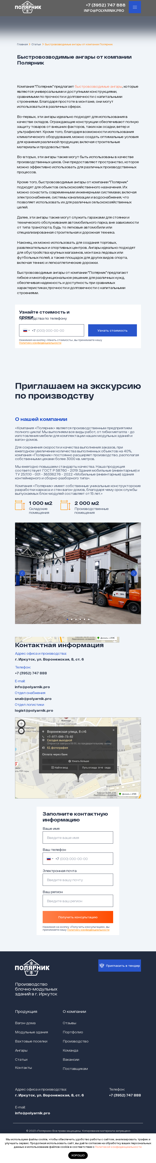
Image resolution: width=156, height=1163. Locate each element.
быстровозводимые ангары (98, 86)
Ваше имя (51, 828)
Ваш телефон (54, 850)
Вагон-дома (25, 1023)
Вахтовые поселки (31, 1041)
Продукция (26, 1011)
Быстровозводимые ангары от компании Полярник (79, 44)
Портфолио (73, 1032)
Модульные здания (31, 1032)
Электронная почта (60, 871)
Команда (70, 1050)
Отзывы (69, 1023)
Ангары (21, 1050)
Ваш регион (53, 892)
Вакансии (71, 1059)
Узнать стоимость (113, 330)
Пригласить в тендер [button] (123, 965)
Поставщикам (75, 1068)
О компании (74, 1011)
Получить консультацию (78, 917)
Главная (22, 44)
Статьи (36, 44)
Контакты (23, 1067)
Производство (76, 1041)
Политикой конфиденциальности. (118, 1146)
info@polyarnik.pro (104, 10)
